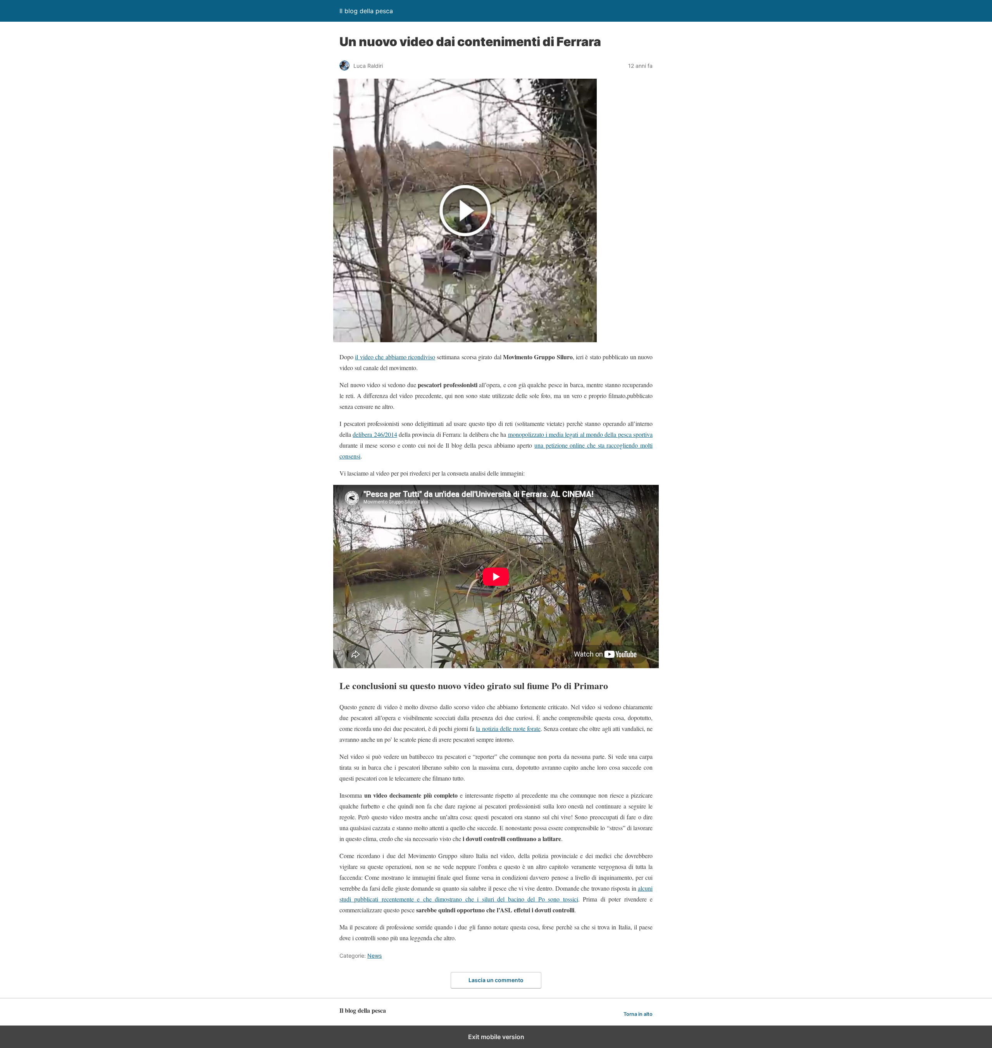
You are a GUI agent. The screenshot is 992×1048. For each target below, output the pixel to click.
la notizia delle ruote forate (508, 728)
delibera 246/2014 (375, 434)
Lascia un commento (496, 980)
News (374, 955)
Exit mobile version (496, 1037)
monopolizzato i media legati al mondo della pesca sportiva (580, 434)
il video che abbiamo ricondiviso (395, 357)
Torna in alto (638, 1014)
